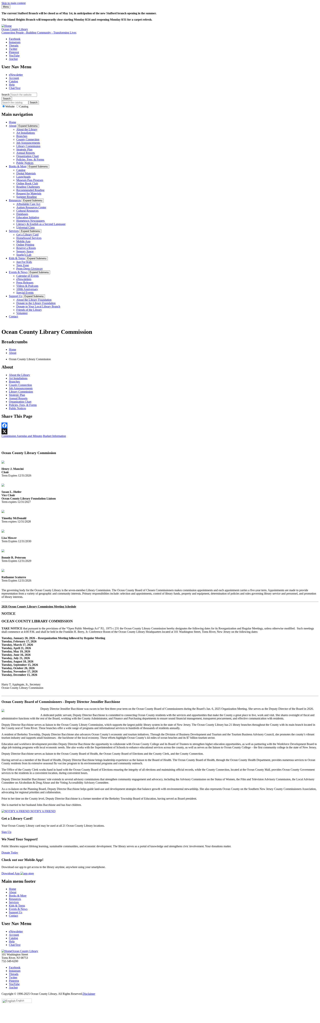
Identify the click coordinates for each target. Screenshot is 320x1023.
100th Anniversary (27, 289)
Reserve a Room (26, 248)
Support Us (15, 296)
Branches (21, 136)
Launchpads (23, 176)
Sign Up (6, 832)
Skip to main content (13, 3)
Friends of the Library (29, 309)
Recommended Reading (30, 190)
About (12, 125)
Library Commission (28, 146)
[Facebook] (160, 425)
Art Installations (25, 132)
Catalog (13, 81)
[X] (160, 431)
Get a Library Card (27, 234)
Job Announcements (28, 142)
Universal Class (25, 227)
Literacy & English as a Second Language (41, 224)
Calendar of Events (27, 275)
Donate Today (9, 852)
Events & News (18, 272)
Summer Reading (26, 196)
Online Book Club (27, 183)
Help (12, 84)
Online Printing (25, 244)
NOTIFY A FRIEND (43, 811)
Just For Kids (24, 261)
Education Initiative (27, 217)
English (20, 1000)
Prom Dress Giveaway (29, 268)
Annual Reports (25, 152)
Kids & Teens (17, 258)
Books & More (17, 166)
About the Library (26, 129)
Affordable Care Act (28, 204)
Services (14, 231)
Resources (15, 200)
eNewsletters (23, 279)
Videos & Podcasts (27, 285)
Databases (22, 214)
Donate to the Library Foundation (36, 303)
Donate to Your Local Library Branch (38, 306)
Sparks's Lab (23, 254)
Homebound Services (28, 238)
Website (10, 106)
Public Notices (24, 162)
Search (5, 94)
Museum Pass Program (29, 180)
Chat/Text (14, 88)
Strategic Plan (24, 149)
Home (12, 122)
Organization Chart (27, 156)
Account (14, 78)
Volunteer (22, 313)
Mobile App (23, 241)
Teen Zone (22, 265)
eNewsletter (16, 74)
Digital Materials (26, 173)
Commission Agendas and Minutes (21, 436)
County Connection (27, 139)
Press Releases (24, 282)
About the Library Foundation (33, 299)
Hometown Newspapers (30, 220)
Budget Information (54, 436)
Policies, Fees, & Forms (30, 159)
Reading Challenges (28, 186)
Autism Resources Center (31, 207)
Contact (13, 316)
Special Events (25, 292)
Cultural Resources (27, 210)
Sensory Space (25, 251)
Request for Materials (28, 193)
